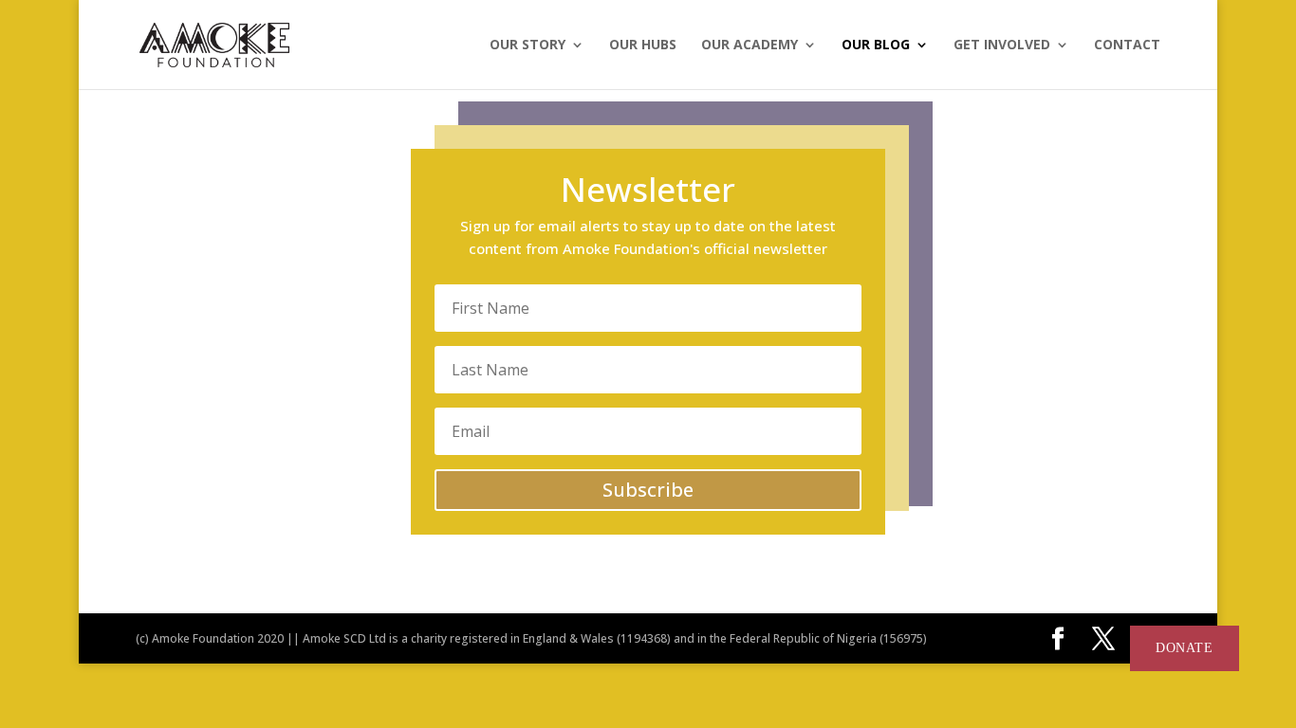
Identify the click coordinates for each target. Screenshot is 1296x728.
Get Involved (1001, 45)
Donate (1184, 648)
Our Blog (876, 45)
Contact (1127, 45)
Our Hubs (642, 45)
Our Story (527, 45)
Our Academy (749, 45)
